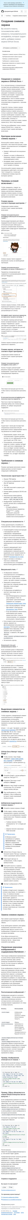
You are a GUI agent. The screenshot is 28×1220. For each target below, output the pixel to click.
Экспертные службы (6, 1214)
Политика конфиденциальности (8, 1190)
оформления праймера (8, 730)
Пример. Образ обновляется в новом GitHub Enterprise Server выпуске (13, 1094)
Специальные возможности (12, 521)
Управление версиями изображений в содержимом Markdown (12, 949)
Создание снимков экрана (20, 15)
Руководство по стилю (16, 556)
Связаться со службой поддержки (12, 1199)
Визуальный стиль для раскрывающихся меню (8, 645)
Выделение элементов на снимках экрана (13, 710)
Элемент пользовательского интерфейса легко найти (10, 364)
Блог (15, 1214)
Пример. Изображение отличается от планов (10, 1059)
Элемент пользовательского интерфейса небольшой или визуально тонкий (13, 216)
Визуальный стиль (8, 569)
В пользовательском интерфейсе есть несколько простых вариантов (13, 398)
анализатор (12, 741)
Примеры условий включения (9, 182)
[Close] (23, 2)
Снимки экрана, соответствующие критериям (12, 202)
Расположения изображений (12, 992)
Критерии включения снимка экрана (11, 137)
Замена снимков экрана (12, 915)
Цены (22, 1212)
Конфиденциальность (7, 1212)
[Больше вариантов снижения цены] (19, 48)
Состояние (17, 1212)
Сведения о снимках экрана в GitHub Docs (11, 80)
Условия (15, 1211)
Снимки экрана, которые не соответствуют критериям (12, 350)
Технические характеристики (12, 476)
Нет (11, 1187)
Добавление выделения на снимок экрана (11, 804)
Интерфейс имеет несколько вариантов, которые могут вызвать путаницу (13, 316)
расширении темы (12, 609)
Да (5, 1187)
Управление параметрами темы (16, 603)
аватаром (7, 627)
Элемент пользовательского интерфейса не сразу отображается (12, 268)
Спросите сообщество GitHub (10, 1197)
